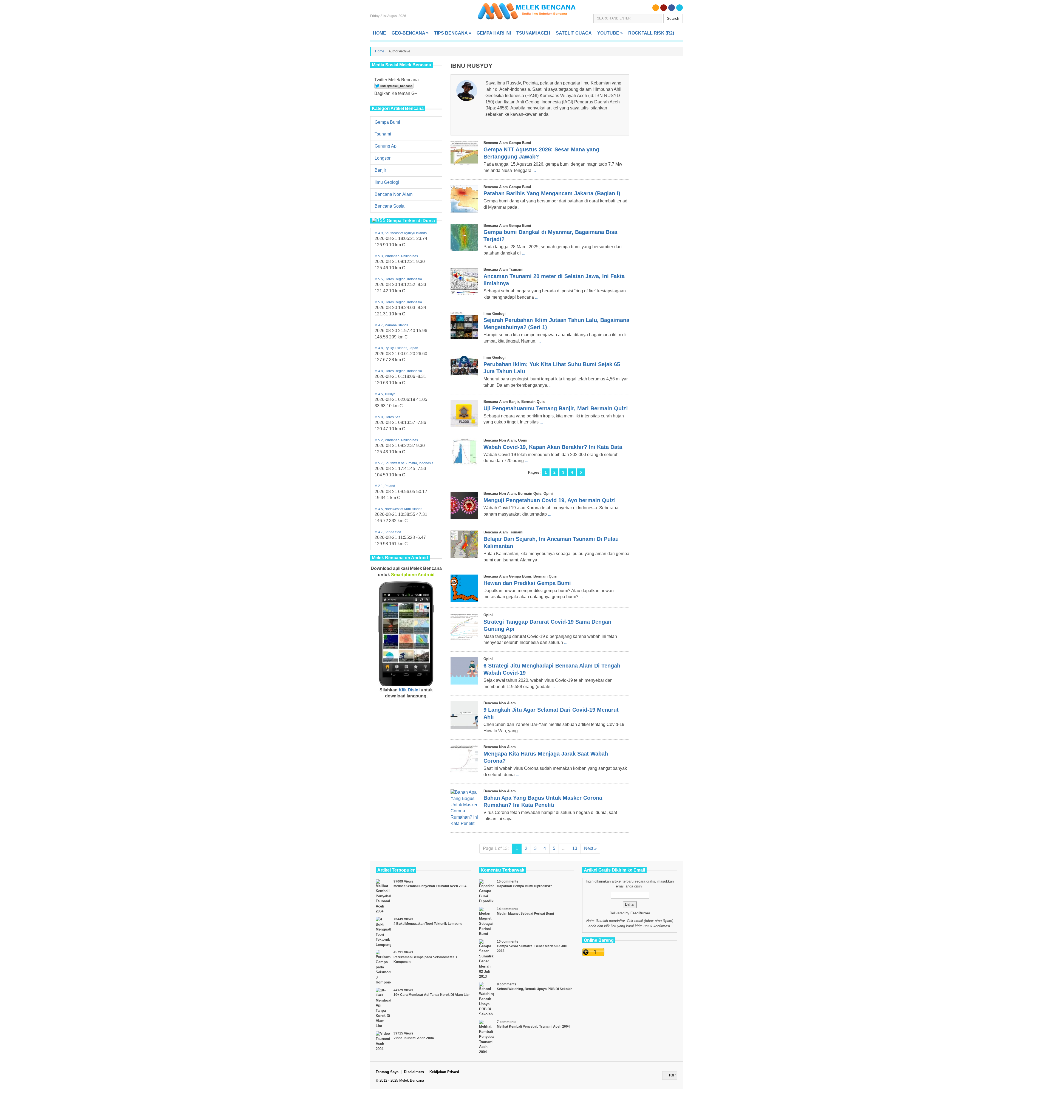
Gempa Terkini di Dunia (411, 220)
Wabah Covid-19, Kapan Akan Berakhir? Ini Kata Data (552, 447)
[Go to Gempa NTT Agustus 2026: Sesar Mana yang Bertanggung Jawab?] (464, 154)
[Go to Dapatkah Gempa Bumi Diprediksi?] (486, 891)
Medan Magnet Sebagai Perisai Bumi (525, 913)
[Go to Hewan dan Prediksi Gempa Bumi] (464, 588)
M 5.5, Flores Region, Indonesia (398, 279)
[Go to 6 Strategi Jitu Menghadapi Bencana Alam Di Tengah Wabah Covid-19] (464, 671)
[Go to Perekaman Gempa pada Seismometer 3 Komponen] (383, 967)
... (534, 170)
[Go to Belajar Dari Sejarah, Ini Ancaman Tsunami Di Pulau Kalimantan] (464, 544)
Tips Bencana (452, 33)
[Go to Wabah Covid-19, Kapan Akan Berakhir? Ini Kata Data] (464, 452)
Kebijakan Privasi (444, 1072)
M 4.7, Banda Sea (388, 532)
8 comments (506, 984)
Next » (590, 848)
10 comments (507, 941)
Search (673, 18)
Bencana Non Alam (393, 194)
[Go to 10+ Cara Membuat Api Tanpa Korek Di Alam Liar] (383, 1008)
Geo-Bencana (410, 33)
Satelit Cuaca (574, 33)
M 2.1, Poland (385, 486)
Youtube (610, 33)
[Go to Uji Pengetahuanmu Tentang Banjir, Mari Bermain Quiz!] (464, 413)
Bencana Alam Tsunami (503, 269)
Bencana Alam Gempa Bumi (507, 143)
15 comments (507, 881)
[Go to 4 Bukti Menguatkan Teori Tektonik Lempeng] (383, 932)
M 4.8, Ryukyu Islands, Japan (396, 348)
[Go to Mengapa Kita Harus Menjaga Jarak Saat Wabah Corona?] (464, 759)
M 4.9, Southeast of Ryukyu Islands (401, 233)
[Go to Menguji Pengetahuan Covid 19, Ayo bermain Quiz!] (464, 505)
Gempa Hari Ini (494, 33)
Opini (522, 440)
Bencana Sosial (390, 206)
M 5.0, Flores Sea (388, 417)
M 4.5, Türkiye (385, 394)
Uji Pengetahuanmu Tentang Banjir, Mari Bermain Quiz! (555, 408)
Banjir (380, 170)
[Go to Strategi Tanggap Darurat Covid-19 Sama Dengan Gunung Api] (464, 627)
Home (379, 33)
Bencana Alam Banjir (501, 402)
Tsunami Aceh (533, 33)
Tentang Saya (387, 1072)
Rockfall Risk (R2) (651, 33)
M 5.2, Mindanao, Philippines (396, 440)
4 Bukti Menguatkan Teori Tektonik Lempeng (428, 924)
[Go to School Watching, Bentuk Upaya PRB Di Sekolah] (486, 999)
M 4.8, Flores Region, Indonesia (398, 371)
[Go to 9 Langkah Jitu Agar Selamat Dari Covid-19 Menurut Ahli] (464, 715)
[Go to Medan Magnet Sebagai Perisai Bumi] (486, 922)
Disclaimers (414, 1072)
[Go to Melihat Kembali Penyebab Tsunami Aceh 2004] (383, 896)
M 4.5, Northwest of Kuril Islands (398, 509)
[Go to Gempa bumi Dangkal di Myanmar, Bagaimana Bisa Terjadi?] (464, 237)
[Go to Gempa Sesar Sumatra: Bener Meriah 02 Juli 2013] (486, 959)
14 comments (507, 909)
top (671, 1075)
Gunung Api (386, 146)
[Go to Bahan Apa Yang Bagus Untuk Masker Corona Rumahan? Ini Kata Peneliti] (464, 808)
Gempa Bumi (387, 122)
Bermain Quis (533, 402)
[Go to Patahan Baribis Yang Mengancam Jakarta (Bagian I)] (464, 199)
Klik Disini (409, 690)
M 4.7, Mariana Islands (391, 325)
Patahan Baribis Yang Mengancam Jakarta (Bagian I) (551, 193)
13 (574, 848)
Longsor (382, 158)
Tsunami (383, 134)
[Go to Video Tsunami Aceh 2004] (383, 1041)
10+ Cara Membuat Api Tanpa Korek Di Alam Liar (432, 995)
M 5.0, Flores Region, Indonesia (398, 302)
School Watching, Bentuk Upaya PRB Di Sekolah (534, 989)
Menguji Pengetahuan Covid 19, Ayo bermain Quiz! (549, 500)
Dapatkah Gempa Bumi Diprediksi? (524, 886)
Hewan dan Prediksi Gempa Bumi (527, 583)
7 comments (506, 1022)
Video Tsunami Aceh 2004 (414, 1038)
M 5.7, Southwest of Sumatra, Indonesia (404, 463)
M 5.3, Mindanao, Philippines (396, 256)
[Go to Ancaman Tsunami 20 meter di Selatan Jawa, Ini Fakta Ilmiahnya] (464, 281)
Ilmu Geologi (387, 182)
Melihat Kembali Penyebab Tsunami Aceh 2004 (430, 886)
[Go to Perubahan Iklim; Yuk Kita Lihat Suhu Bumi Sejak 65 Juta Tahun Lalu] (464, 369)
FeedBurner (640, 913)
